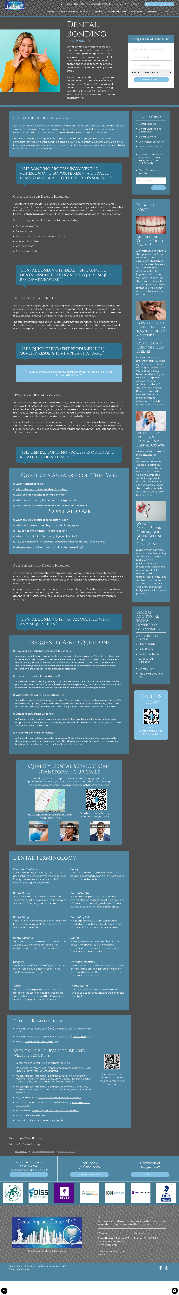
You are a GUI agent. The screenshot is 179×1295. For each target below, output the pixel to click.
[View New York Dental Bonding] (30, 91)
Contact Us (150, 1174)
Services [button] (99, 11)
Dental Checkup (147, 123)
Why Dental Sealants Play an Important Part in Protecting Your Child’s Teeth (151, 159)
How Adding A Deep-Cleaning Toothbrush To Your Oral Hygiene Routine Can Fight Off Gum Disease (150, 337)
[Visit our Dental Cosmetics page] (69, 839)
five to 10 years (73, 700)
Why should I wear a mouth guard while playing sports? (48, 525)
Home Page (79, 1036)
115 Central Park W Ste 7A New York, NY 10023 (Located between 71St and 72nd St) (101, 4)
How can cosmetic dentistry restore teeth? (41, 530)
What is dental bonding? (30, 483)
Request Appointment (89, 1174)
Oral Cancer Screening (151, 141)
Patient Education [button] (117, 11)
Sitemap (26, 1269)
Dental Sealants (147, 136)
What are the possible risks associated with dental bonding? (51, 505)
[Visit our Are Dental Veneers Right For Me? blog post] (151, 233)
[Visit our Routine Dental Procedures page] (38, 839)
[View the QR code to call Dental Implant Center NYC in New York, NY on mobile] (151, 723)
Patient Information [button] (79, 11)
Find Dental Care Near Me (151, 675)
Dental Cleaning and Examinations (150, 130)
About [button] (61, 11)
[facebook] (160, 1267)
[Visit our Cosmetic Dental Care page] (100, 839)
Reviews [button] (152, 11)
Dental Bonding (33, 1138)
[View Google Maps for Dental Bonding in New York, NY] (50, 811)
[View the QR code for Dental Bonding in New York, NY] (96, 809)
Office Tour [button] (137, 11)
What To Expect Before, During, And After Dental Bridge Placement (150, 533)
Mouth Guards (147, 644)
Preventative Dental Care (150, 148)
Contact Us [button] (167, 11)
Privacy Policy (15, 1269)
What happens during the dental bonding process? (46, 500)
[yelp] (167, 1267)
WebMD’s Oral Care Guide (39, 1041)
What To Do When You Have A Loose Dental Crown (150, 439)
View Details (42, 1115)
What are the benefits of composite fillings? (42, 520)
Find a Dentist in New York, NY (150, 172)
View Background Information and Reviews (55, 1110)
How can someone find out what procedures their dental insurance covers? (60, 541)
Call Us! (161, 5)
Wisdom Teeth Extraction (147, 660)
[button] (4, 1291)
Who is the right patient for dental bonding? (42, 489)
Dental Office (146, 668)
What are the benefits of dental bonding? (40, 494)
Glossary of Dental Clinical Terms (73, 1028)
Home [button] (51, 11)
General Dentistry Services (148, 637)
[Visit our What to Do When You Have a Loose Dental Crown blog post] (151, 429)
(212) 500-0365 (99, 91)
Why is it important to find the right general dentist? (46, 536)
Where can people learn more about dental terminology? (49, 547)
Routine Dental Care (150, 654)
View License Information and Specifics (59, 1097)
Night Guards (146, 649)
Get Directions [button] (29, 1174)
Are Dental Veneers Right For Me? (149, 240)
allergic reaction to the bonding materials (40, 579)
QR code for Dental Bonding (24, 1144)
